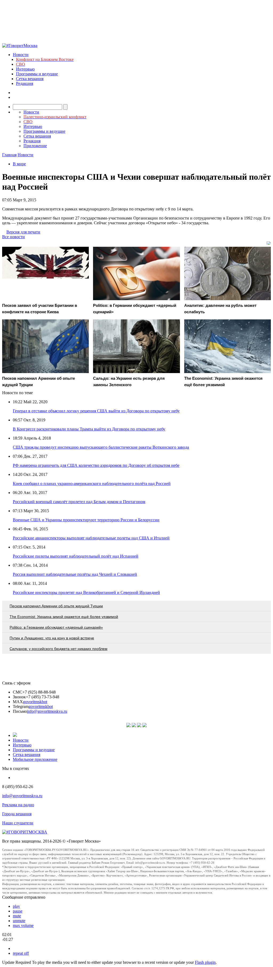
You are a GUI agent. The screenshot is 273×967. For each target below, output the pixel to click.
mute (17, 916)
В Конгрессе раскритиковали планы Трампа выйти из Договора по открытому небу (89, 429)
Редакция (24, 83)
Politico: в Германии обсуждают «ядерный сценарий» (56, 627)
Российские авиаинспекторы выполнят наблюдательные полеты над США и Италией (91, 538)
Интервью (25, 69)
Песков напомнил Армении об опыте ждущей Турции (56, 606)
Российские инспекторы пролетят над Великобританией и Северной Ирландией (86, 592)
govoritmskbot (35, 701)
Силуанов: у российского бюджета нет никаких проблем (58, 649)
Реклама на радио (18, 804)
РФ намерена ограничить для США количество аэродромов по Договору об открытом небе (96, 465)
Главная (9, 154)
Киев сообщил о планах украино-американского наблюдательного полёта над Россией (92, 483)
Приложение (35, 145)
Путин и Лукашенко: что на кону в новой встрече (52, 638)
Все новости (13, 236)
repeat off (21, 953)
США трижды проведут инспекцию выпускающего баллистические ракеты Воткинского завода (101, 447)
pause (17, 911)
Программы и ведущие (37, 74)
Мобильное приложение (35, 759)
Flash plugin (205, 962)
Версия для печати (23, 232)
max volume (23, 925)
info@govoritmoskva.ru (47, 711)
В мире (19, 164)
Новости (21, 54)
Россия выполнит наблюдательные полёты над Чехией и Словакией (75, 574)
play (16, 906)
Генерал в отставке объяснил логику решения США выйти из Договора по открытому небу (96, 411)
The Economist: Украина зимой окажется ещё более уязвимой (64, 616)
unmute (19, 920)
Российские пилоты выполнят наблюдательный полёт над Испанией (75, 556)
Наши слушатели (17, 823)
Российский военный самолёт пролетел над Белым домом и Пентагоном (79, 501)
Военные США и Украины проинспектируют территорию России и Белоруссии (86, 520)
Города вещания (16, 814)
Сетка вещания (29, 78)
